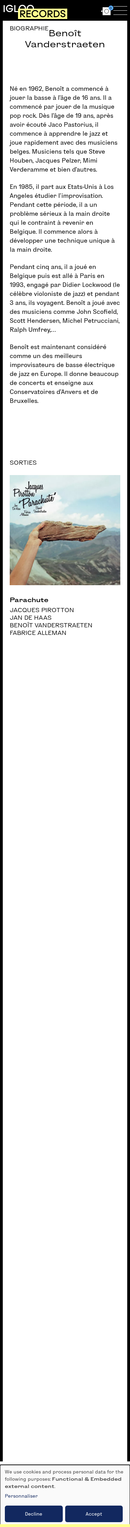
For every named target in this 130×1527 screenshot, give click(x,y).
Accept (94, 1514)
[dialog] (65, 1496)
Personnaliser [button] (21, 1496)
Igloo (18, 8)
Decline (33, 1514)
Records (42, 13)
